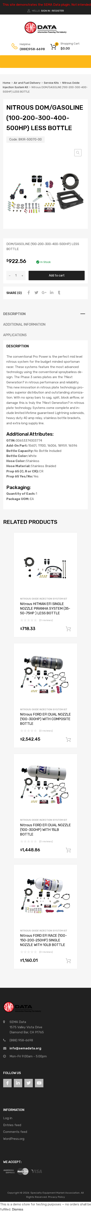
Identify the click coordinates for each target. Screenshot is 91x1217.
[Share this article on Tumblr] (58, 292)
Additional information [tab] (24, 324)
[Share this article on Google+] (43, 292)
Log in (7, 1118)
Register (58, 10)
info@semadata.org (25, 1048)
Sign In (45, 10)
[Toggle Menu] (85, 59)
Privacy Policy (56, 1196)
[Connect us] (7, 1083)
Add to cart (57, 275)
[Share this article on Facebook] (28, 292)
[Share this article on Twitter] (36, 292)
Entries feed (12, 1125)
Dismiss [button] (17, 1209)
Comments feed (15, 1132)
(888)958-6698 (30, 49)
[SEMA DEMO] (45, 32)
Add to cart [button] (68, 629)
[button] (77, 152)
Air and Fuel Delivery (27, 82)
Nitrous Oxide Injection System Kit (43, 598)
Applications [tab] (15, 335)
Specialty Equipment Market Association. (55, 1192)
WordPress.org (13, 1139)
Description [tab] (14, 314)
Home (6, 82)
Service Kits (51, 82)
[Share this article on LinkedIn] (51, 292)
